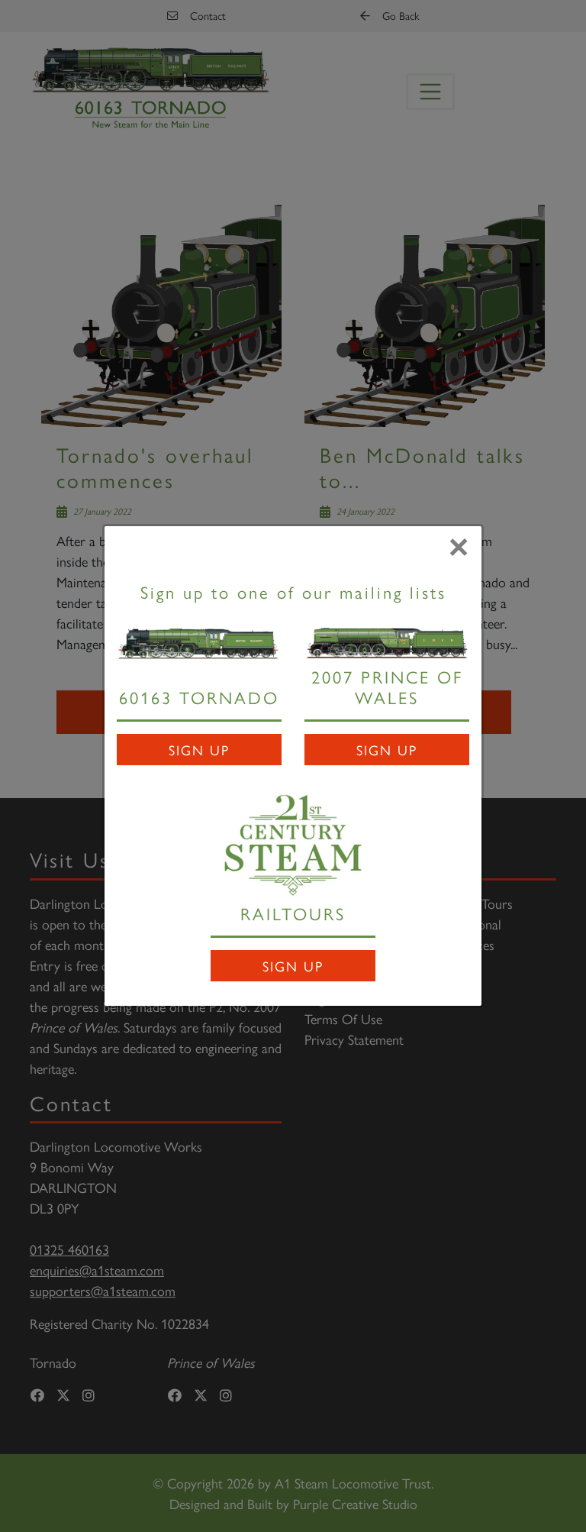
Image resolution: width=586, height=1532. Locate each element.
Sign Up (199, 749)
